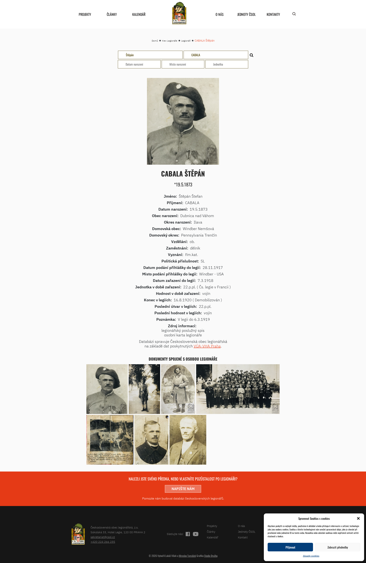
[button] (358, 518)
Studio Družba (211, 556)
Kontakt (243, 537)
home (179, 13)
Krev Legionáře (169, 40)
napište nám (183, 489)
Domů (155, 40)
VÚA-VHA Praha (207, 346)
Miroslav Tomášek (187, 556)
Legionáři (186, 40)
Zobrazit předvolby (337, 547)
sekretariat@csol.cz (103, 537)
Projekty (85, 14)
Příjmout (290, 547)
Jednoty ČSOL (246, 14)
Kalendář (138, 14)
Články (112, 14)
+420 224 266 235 (103, 542)
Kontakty (273, 14)
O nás (220, 14)
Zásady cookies (311, 555)
